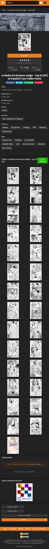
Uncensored (7, 131)
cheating (18, 140)
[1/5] (20, 60)
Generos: (12, 511)
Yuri (28, 529)
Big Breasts (15, 127)
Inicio (5, 529)
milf (17, 144)
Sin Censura (7, 148)
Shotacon (42, 127)
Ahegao (5, 127)
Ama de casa (7, 140)
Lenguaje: (12, 507)
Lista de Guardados (39, 529)
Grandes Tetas (8, 144)
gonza (5, 110)
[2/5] (22, 60)
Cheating (26, 127)
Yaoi (21, 529)
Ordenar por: (24, 515)
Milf (34, 127)
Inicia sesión (12, 464)
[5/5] (29, 60)
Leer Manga (42, 160)
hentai (38, 69)
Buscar (24, 520)
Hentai (26, 67)
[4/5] (27, 60)
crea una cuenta (24, 464)
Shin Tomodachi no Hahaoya (12, 119)
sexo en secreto (28, 144)
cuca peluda (29, 140)
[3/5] (24, 60)
